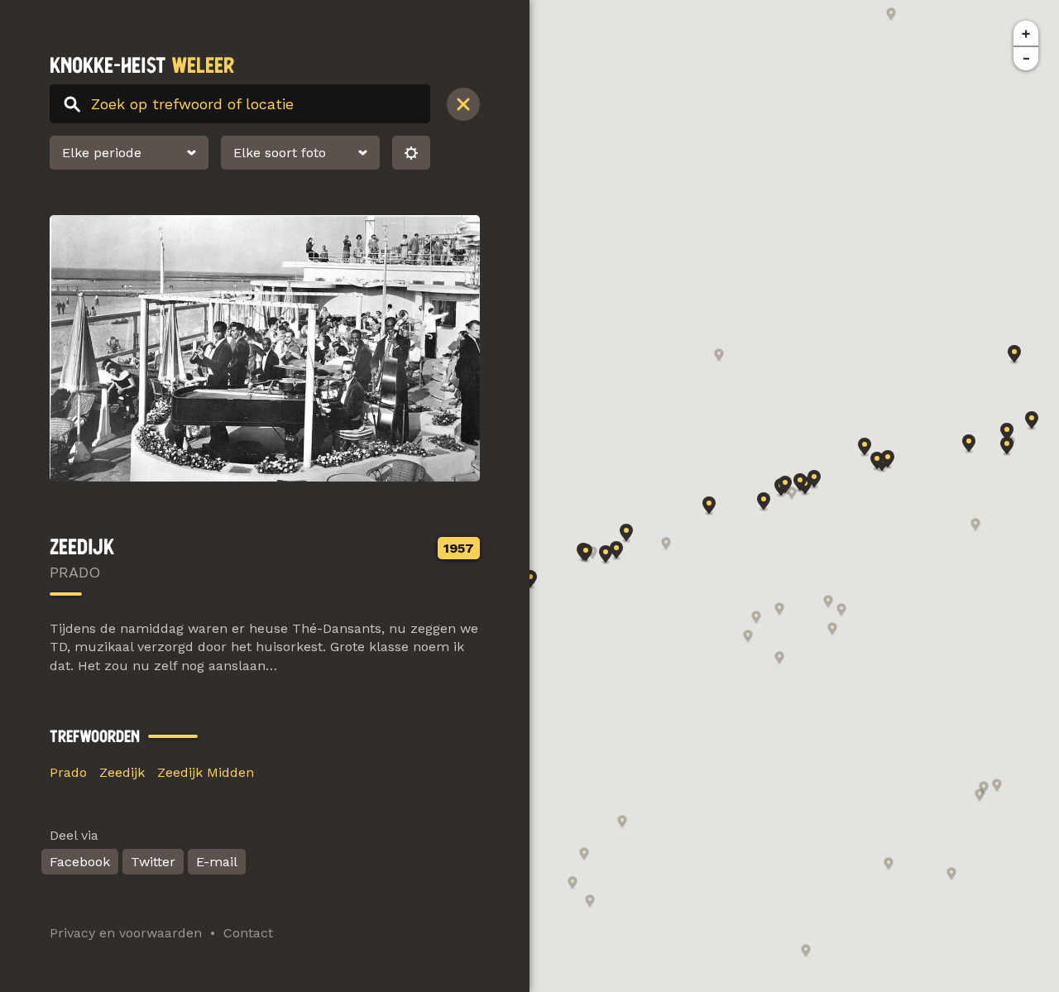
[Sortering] (411, 153)
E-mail (216, 862)
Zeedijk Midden (205, 772)
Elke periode (101, 153)
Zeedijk (122, 772)
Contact (248, 933)
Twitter (153, 862)
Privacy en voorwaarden (126, 933)
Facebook (80, 862)
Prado (68, 772)
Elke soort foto (279, 153)
